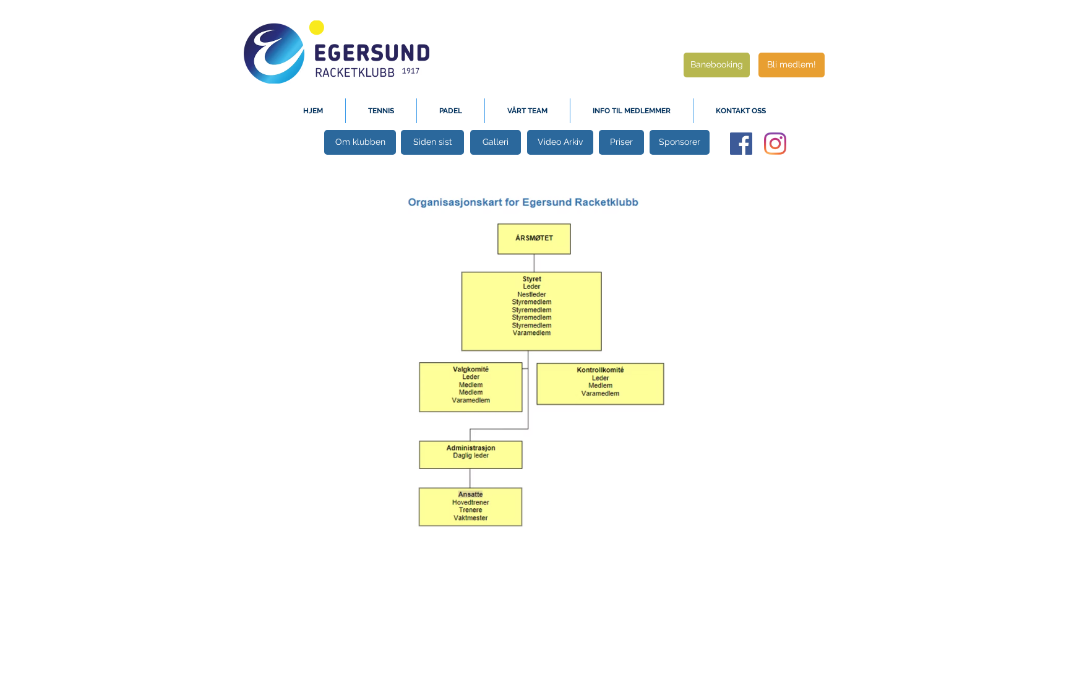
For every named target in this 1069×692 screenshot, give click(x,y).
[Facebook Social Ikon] (741, 143)
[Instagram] (775, 143)
